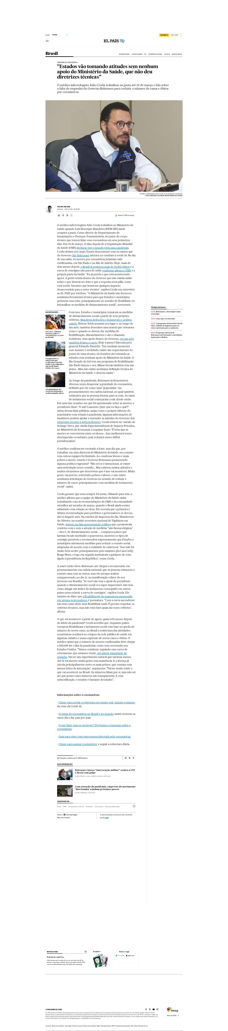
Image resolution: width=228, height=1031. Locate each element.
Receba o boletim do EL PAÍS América (74, 758)
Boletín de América (55, 957)
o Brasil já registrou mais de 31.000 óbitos (105, 266)
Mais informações (63, 818)
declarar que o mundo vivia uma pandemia (102, 247)
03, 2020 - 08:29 (72, 209)
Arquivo (96, 951)
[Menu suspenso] (47, 41)
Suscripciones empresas (122, 1026)
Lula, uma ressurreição (165, 319)
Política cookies (77, 1026)
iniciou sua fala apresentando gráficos (88, 524)
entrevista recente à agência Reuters (79, 422)
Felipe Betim (63, 207)
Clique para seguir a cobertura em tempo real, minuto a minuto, (97, 702)
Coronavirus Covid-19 (76, 806)
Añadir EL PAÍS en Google (126, 215)
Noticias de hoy (143, 1026)
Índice (136, 1026)
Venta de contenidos (58, 1026)
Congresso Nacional (155, 54)
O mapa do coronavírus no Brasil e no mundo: (86, 714)
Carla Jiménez (91, 776)
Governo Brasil (124, 54)
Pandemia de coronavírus (67, 62)
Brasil (51, 53)
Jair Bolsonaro (137, 54)
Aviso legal (68, 1026)
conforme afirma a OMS (116, 270)
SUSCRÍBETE (164, 35)
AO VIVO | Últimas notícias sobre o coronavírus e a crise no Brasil (54, 334)
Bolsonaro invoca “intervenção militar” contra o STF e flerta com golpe (105, 771)
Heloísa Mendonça (81, 793)
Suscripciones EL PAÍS (107, 1026)
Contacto (48, 1026)
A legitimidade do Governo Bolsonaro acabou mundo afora (54, 391)
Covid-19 (167, 54)
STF (145, 54)
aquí (107, 818)
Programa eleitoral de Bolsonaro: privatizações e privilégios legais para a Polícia (166, 335)
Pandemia (89, 806)
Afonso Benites (80, 776)
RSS (132, 1026)
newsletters (52, 952)
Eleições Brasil (177, 54)
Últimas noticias (158, 307)
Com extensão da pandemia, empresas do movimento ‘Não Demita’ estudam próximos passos (105, 788)
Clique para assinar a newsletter (78, 744)
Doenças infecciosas (112, 806)
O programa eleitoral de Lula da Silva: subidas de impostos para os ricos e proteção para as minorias (167, 325)
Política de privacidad (89, 1026)
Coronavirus (99, 806)
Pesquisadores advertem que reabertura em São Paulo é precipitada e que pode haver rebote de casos (54, 363)
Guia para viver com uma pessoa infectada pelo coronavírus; (95, 736)
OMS (64, 806)
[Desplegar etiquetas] (134, 806)
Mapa (98, 1026)
